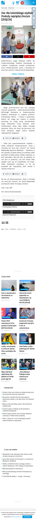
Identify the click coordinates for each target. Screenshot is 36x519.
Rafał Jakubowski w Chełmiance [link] (13, 469)
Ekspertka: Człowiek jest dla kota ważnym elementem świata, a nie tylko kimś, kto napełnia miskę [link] (18, 399)
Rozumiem (27, 516)
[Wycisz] (26, 204)
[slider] (30, 203)
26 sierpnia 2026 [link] (6, 381)
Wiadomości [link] (6, 289)
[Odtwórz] (5, 204)
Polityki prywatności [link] (16, 516)
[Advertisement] (18, 251)
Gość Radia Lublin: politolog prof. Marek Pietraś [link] (26, 348)
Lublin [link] (6, 229)
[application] (18, 204)
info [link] (24, 229)
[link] (3, 2)
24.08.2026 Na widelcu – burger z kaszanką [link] (16, 476)
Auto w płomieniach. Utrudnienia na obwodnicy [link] (8, 295)
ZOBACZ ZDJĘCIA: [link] (18, 74)
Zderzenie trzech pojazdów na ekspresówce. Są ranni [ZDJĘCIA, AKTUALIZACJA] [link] (25, 297)
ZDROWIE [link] (13, 229)
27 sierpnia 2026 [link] (6, 300)
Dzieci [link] (19, 229)
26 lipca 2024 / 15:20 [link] (6, 23)
